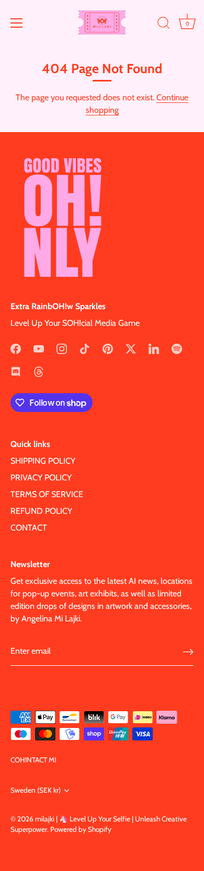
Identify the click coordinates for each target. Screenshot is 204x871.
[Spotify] (177, 348)
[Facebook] (15, 348)
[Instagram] (61, 348)
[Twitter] (131, 348)
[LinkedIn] (154, 348)
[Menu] (16, 22)
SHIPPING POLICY (42, 461)
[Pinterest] (108, 348)
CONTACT (28, 528)
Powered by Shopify (80, 829)
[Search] (163, 24)
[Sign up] (188, 651)
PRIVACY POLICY (41, 477)
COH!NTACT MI (33, 760)
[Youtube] (38, 348)
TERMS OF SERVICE (46, 494)
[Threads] (38, 371)
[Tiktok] (85, 348)
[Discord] (15, 371)
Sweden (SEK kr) (35, 790)
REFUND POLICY (41, 511)
